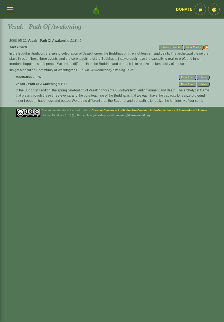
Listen (203, 77)
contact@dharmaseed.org (133, 115)
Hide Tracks (193, 47)
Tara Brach (18, 47)
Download (187, 77)
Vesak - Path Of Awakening (49, 41)
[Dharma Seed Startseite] (96, 9)
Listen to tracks (171, 47)
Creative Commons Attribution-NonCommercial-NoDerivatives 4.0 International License (149, 110)
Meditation (24, 77)
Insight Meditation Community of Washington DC (45, 70)
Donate (184, 9)
